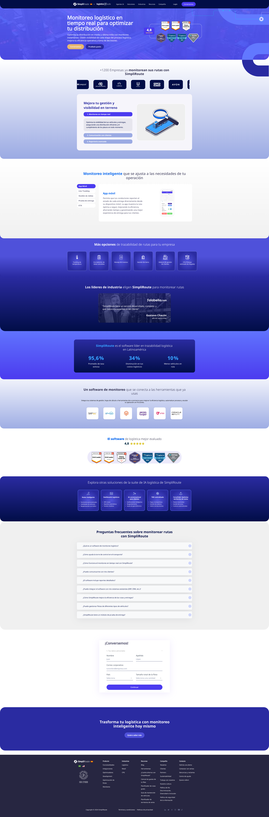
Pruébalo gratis (94, 47)
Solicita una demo (185, 765)
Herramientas (146, 769)
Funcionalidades (108, 765)
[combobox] (120, 678)
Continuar (134, 687)
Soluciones (131, 4)
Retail (124, 769)
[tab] (86, 186)
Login (175, 4)
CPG (123, 772)
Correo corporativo (115, 665)
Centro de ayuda (185, 776)
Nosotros (163, 765)
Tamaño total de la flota (146, 674)
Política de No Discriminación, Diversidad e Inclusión (168, 790)
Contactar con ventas (186, 769)
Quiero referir (184, 780)
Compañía (162, 4)
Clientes (163, 769)
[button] (131, 4)
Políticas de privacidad (145, 810)
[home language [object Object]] (79, 766)
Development (107, 776)
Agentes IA (120, 4)
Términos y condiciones (126, 810)
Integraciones (108, 769)
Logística (125, 765)
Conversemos (188, 4)
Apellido (139, 655)
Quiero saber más (134, 735)
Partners (163, 772)
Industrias (141, 4)
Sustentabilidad (165, 776)
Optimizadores (108, 772)
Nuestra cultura (165, 784)
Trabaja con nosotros (167, 780)
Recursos (152, 4)
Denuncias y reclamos (187, 772)
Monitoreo (106, 787)
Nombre (110, 655)
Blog (142, 765)
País (108, 674)
